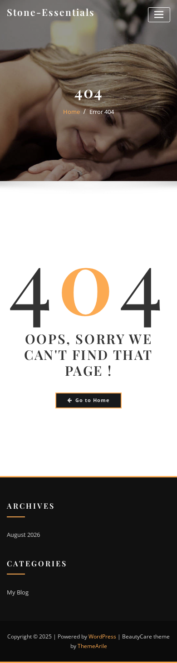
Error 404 (101, 112)
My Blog (18, 592)
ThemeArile (92, 646)
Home (71, 112)
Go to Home (92, 400)
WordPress (102, 636)
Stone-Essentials (51, 11)
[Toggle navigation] (159, 14)
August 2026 (23, 534)
